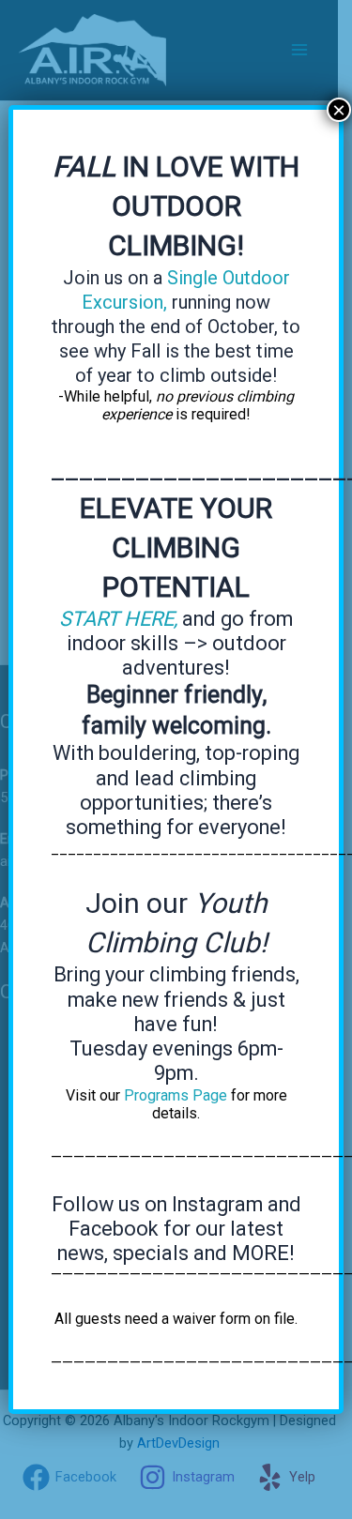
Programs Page (175, 1095)
